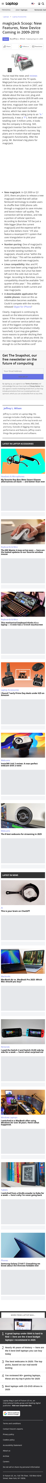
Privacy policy (8, 1434)
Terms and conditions (12, 1423)
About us (6, 1450)
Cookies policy (8, 1440)
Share (9, 46)
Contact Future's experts (13, 1429)
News (5, 39)
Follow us (26, 46)
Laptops (6, 17)
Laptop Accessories (19, 17)
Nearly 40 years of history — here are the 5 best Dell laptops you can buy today (24, 1350)
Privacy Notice (35, 386)
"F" (24, 117)
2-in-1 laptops (21, 10)
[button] (3, 3)
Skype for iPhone (22, 306)
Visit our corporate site (21, 1405)
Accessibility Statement (12, 1445)
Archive (6, 1456)
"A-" (41, 114)
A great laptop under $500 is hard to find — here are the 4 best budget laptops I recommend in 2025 (24, 1336)
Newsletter (38, 46)
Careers (6, 1461)
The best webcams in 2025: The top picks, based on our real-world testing (23, 1364)
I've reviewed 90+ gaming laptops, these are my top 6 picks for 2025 (23, 1377)
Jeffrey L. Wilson (18, 39)
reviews (33, 75)
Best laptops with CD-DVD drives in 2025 (23, 1388)
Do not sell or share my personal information (21, 1467)
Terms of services (31, 384)
